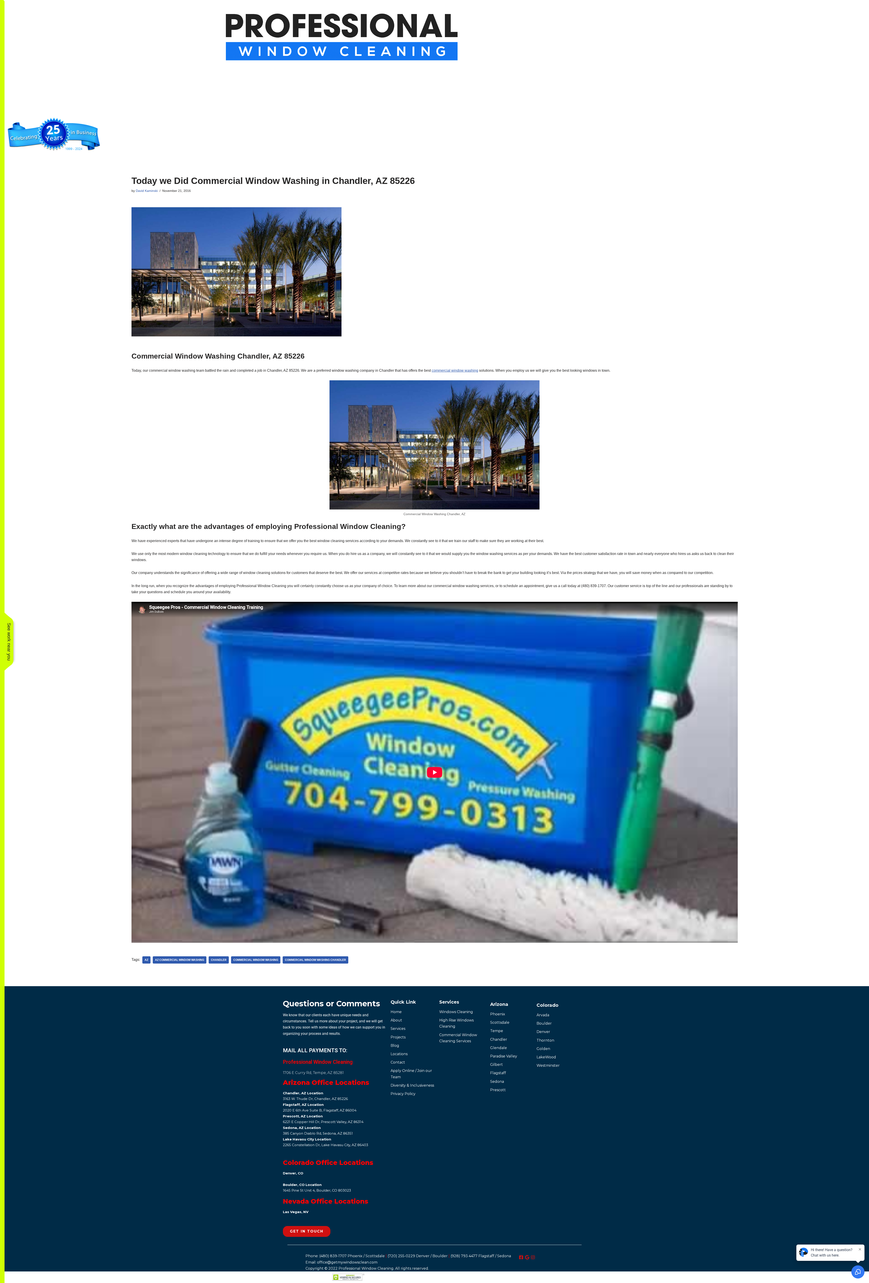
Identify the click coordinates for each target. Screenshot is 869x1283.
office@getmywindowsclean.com (347, 1262)
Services (449, 1002)
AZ (146, 960)
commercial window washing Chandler (315, 960)
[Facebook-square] (521, 1257)
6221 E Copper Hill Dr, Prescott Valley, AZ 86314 (323, 1122)
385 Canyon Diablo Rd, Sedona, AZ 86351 (318, 1133)
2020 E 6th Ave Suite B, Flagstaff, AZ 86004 (319, 1110)
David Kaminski (147, 191)
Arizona (499, 1004)
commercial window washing (455, 370)
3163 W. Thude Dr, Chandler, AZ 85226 (315, 1099)
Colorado (548, 1005)
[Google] (527, 1257)
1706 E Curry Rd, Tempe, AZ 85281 (313, 1073)
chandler (219, 960)
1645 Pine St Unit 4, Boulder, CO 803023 (317, 1190)
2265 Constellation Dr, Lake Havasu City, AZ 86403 (325, 1145)
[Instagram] (533, 1257)
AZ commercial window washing (179, 960)
